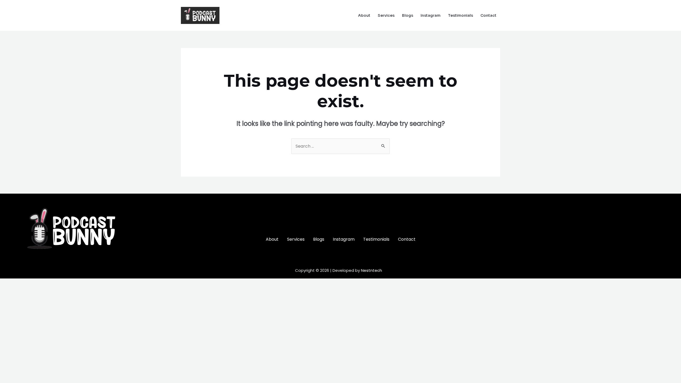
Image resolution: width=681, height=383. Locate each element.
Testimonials (460, 15)
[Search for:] (340, 146)
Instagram (431, 15)
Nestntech (371, 270)
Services (386, 15)
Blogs (407, 15)
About (364, 15)
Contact (488, 15)
